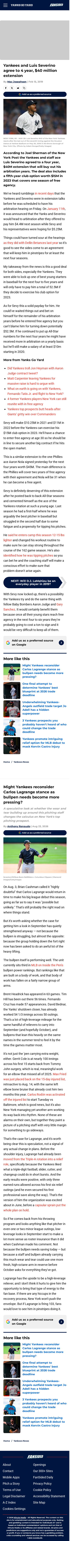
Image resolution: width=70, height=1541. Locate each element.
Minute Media (20, 1517)
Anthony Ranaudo (18, 826)
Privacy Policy (42, 1483)
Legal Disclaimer (14, 1496)
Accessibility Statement (49, 1496)
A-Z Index (9, 1502)
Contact (8, 1471)
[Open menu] (5, 5)
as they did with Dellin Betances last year (30, 243)
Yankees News (21, 762)
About (7, 1464)
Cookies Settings (14, 1509)
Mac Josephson (17, 81)
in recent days (44, 193)
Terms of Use (12, 1490)
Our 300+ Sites (43, 1471)
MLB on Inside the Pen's (47, 965)
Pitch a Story (11, 1483)
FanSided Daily (43, 1477)
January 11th (56, 209)
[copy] (24, 88)
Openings (39, 1464)
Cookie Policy (42, 1490)
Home (6, 762)
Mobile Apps (11, 1477)
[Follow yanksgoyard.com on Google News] (61, 642)
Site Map (39, 1502)
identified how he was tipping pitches (28, 555)
